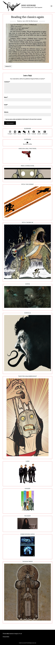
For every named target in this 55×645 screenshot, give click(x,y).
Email (6, 104)
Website (6, 112)
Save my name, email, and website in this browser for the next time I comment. (24, 119)
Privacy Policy (6, 636)
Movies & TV (8, 66)
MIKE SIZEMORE (28, 5)
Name (6, 97)
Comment (7, 81)
